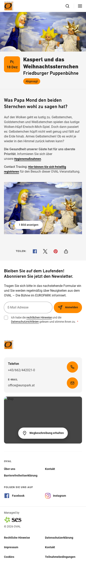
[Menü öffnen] (80, 6)
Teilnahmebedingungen (60, 556)
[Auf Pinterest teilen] (55, 251)
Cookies (9, 556)
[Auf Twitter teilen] (45, 251)
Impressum (11, 547)
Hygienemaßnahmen (27, 158)
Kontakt (50, 547)
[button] (26, 225)
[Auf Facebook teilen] (34, 251)
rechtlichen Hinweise (39, 317)
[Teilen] (66, 251)
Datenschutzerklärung (59, 537)
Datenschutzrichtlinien (25, 321)
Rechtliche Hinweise (17, 537)
